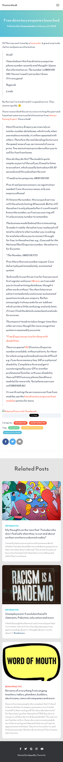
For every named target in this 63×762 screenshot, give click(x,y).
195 (26, 347)
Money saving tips (37, 423)
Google (31, 749)
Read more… (20, 633)
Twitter (25, 749)
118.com (35, 281)
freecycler (35, 43)
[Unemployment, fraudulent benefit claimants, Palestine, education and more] (31, 584)
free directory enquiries (32, 428)
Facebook (20, 749)
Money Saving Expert (12, 432)
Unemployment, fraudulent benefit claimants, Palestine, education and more (29, 616)
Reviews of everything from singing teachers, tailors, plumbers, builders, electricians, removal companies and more (30, 694)
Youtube (42, 749)
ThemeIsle (41, 755)
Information (20, 423)
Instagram (36, 749)
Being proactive (13, 686)
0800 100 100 (13, 428)
